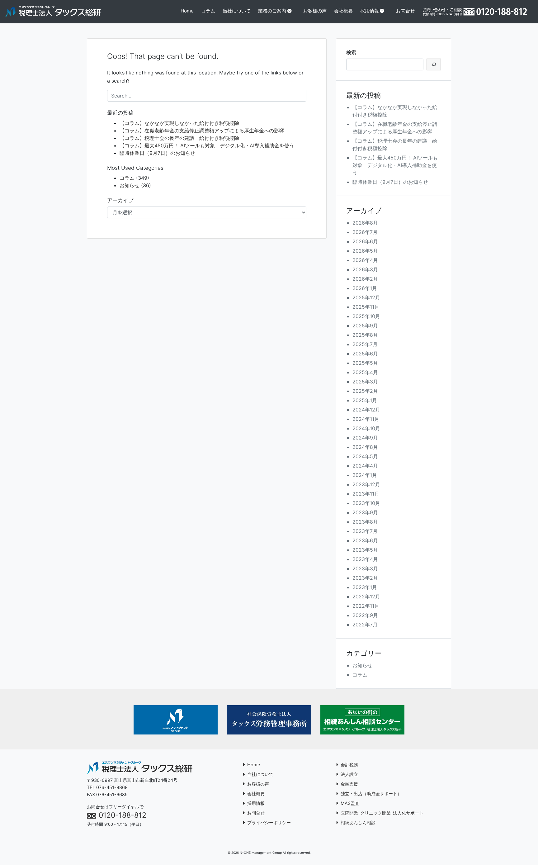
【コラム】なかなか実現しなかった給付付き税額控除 (179, 123)
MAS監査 (350, 803)
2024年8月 (365, 447)
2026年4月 (365, 260)
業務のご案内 (272, 11)
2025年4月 (365, 372)
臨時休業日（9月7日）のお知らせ (157, 153)
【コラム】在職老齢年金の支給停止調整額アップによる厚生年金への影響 (202, 130)
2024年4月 (365, 466)
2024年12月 (366, 409)
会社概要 (343, 11)
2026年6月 (365, 241)
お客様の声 (315, 11)
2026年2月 (365, 279)
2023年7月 (365, 531)
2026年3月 (365, 269)
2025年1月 (364, 400)
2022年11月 (365, 606)
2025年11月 (365, 307)
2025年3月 (365, 381)
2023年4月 (365, 559)
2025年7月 (365, 344)
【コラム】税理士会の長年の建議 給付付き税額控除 (179, 138)
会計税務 (349, 764)
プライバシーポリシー (269, 822)
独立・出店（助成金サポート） (371, 793)
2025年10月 (366, 316)
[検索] (434, 64)
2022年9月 (365, 615)
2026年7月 (365, 232)
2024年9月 (365, 438)
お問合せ (405, 11)
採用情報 (369, 11)
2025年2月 (365, 391)
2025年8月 (365, 335)
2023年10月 (366, 503)
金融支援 (349, 784)
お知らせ (129, 185)
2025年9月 (365, 325)
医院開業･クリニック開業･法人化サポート (382, 812)
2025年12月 (366, 297)
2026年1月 (364, 288)
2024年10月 (366, 428)
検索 (351, 52)
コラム (208, 11)
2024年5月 (365, 456)
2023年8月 (365, 522)
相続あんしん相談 (358, 822)
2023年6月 (365, 540)
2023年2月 (365, 578)
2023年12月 (366, 484)
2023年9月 (365, 512)
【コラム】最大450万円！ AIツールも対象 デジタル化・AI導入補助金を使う (207, 145)
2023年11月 (365, 494)
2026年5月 (365, 251)
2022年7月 (365, 624)
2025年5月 (365, 363)
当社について (237, 11)
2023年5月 (365, 550)
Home (187, 11)
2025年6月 (365, 353)
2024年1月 (364, 475)
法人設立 (349, 774)
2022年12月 (366, 596)
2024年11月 (365, 419)
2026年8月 (365, 223)
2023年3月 (365, 568)
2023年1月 (364, 587)
